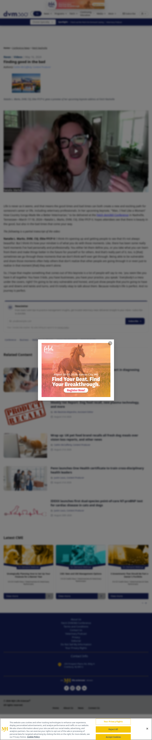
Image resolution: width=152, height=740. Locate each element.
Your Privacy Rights (113, 721)
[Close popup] (110, 343)
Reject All (113, 729)
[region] (76, 729)
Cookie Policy (33, 737)
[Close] (147, 728)
